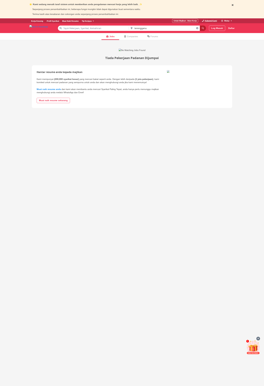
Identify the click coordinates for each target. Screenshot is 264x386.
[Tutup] (258, 338)
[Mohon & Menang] (253, 347)
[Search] (203, 28)
